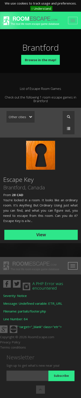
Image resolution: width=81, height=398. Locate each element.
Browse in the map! (40, 60)
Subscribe (61, 376)
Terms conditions (13, 347)
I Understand (41, 8)
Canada (36, 187)
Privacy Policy (10, 342)
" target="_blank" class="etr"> (39, 327)
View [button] (41, 235)
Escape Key (18, 179)
